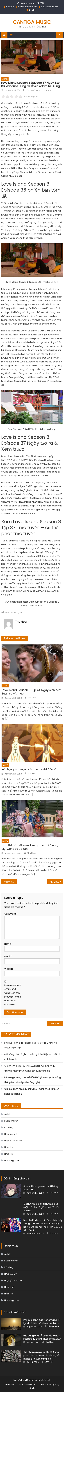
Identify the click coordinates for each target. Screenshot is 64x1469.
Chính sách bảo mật (27, 6)
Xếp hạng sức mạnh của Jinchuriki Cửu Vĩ (29, 769)
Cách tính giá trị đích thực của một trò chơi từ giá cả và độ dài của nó (41, 1207)
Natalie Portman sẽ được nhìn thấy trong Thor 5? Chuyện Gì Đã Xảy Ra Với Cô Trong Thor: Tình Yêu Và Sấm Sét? (42, 1225)
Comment (11, 913)
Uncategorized (12, 1160)
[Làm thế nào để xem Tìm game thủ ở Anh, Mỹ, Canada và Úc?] (32, 818)
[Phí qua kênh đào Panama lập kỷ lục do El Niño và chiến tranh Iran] (11, 1324)
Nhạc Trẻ (8, 1153)
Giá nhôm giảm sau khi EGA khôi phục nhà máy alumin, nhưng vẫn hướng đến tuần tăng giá (29, 1068)
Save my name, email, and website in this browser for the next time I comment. (12, 995)
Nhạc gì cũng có (13, 1140)
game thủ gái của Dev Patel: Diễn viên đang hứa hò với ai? (11, 881)
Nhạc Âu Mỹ (10, 1134)
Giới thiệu (10, 6)
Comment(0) (46, 90)
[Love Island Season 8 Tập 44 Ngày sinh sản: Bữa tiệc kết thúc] (32, 663)
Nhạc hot (9, 1147)
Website (8, 968)
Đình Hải (49, 1361)
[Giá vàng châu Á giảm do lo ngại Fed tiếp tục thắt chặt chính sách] (11, 1340)
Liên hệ (32, 10)
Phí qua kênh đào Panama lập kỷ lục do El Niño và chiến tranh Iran (30, 1045)
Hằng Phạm (53, 1326)
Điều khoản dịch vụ (49, 6)
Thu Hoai (30, 90)
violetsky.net (44, 1380)
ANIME (5, 79)
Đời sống (8, 1127)
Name (8, 943)
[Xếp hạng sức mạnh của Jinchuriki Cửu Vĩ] (32, 743)
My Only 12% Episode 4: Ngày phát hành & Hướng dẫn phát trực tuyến (56, 881)
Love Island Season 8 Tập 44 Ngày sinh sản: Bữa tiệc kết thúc (31, 691)
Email (8, 956)
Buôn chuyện (11, 1120)
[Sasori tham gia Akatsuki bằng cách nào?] (11, 1191)
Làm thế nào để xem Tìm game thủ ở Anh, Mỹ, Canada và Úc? (30, 847)
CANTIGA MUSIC (32, 22)
